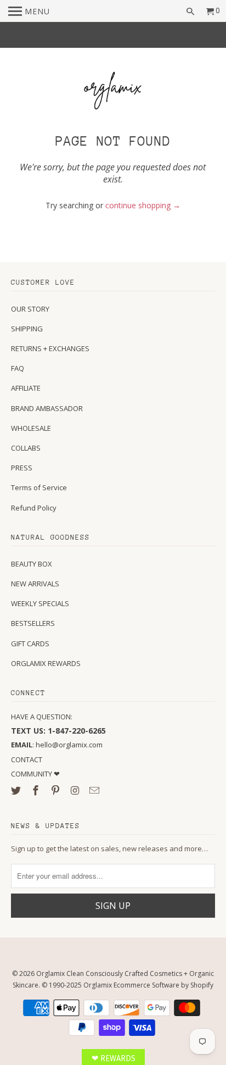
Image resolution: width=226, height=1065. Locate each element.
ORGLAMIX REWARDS (46, 663)
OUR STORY (30, 309)
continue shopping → (142, 205)
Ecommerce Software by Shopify (163, 985)
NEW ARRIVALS (35, 584)
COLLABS (26, 448)
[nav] (29, 11)
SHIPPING (27, 329)
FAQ (17, 368)
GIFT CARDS (30, 643)
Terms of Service (39, 487)
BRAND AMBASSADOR (47, 408)
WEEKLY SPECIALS (40, 603)
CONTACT (26, 759)
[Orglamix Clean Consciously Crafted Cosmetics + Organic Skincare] (113, 92)
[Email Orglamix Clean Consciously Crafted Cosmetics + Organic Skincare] (95, 790)
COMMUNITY (32, 774)
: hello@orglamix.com (57, 745)
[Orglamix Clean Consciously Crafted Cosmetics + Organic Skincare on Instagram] (76, 790)
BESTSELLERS (33, 623)
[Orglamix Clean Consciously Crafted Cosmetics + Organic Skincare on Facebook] (37, 790)
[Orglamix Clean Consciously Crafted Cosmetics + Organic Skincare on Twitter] (17, 790)
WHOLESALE (31, 428)
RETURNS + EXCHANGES (50, 348)
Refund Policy (33, 508)
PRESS (21, 468)
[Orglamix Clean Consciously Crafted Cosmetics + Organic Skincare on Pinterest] (56, 790)
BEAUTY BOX (31, 564)
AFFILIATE (26, 388)
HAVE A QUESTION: (41, 717)
